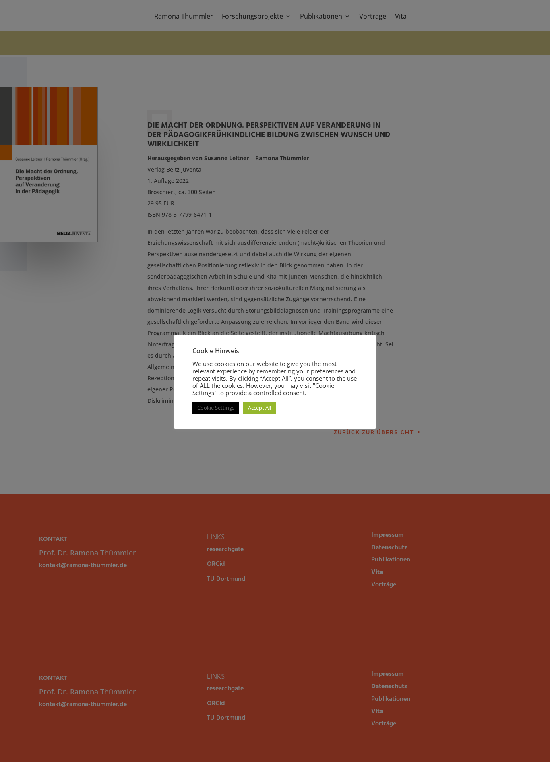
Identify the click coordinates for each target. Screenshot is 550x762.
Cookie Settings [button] (215, 407)
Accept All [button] (259, 407)
